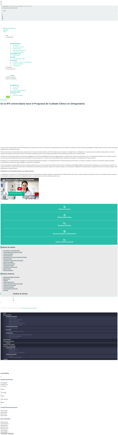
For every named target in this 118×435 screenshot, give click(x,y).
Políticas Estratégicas (14, 321)
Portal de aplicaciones (8, 282)
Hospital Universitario (11, 354)
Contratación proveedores (9, 285)
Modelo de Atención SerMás (15, 324)
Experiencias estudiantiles (15, 357)
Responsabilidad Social (12, 326)
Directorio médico (7, 258)
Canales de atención (8, 254)
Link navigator (4, 430)
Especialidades (7, 339)
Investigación (12, 351)
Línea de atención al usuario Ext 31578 (12, 252)
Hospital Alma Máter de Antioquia (11, 277)
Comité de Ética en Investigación (17, 352)
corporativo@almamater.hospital (10, 7)
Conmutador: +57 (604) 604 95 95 (11, 250)
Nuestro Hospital (7, 314)
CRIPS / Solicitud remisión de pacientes (13, 283)
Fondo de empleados (8, 287)
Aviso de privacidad (23, 308)
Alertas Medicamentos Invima (10, 288)
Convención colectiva (8, 265)
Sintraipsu (5, 290)
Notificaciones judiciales (9, 263)
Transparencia (9, 332)
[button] (1, 391)
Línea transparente (7, 255)
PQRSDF (5, 280)
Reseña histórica (13, 318)
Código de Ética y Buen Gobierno (17, 323)
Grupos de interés (13, 328)
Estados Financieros (14, 337)
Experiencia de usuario (8, 344)
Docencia (11, 355)
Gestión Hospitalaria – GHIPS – (16, 331)
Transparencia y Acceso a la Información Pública (15, 257)
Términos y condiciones (32, 308)
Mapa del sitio (6, 278)
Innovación (8, 329)
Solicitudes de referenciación (10, 267)
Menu (5, 31)
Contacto (5, 359)
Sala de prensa (7, 268)
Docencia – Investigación (9, 346)
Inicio (4, 10)
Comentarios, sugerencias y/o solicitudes (13, 260)
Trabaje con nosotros (8, 262)
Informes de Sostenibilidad (15, 336)
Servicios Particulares (8, 341)
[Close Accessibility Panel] (1, 376)
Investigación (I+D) (10, 347)
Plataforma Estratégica (11, 316)
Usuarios (8, 342)
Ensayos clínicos (13, 349)
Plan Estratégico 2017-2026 (15, 319)
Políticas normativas (8, 270)
